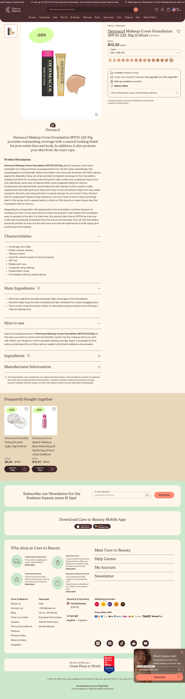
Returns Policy (19, 640)
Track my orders (20, 617)
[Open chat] (179, 676)
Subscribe (164, 495)
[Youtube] (145, 643)
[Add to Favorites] (178, 31)
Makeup (129, 17)
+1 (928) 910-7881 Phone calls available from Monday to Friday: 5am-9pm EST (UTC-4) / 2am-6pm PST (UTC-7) (92, 679)
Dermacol (116, 31)
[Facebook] (110, 643)
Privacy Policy (18, 635)
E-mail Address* (102, 492)
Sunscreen (108, 17)
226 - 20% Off (117, 52)
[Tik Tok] (122, 643)
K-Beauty (75, 17)
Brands (32, 17)
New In (64, 17)
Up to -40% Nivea (48, 612)
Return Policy (121, 85)
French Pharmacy (48, 622)
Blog (13, 612)
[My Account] (162, 9)
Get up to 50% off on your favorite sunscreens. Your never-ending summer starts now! (76, 2)
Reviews (15, 631)
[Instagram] (98, 643)
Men (138, 17)
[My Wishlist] (156, 9)
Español (82, 620)
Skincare (87, 17)
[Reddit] (133, 643)
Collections (44, 17)
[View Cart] (168, 9)
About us (16, 603)
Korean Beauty (47, 626)
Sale (55, 17)
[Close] (182, 652)
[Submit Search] (136, 9)
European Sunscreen (50, 617)
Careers (15, 622)
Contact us (17, 608)
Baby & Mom (149, 17)
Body (97, 17)
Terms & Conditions (21, 626)
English (71, 620)
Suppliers (16, 644)
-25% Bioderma (47, 608)
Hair (119, 17)
